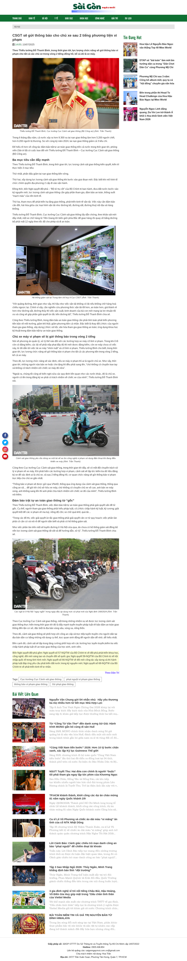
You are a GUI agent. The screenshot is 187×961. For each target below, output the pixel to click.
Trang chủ (17, 18)
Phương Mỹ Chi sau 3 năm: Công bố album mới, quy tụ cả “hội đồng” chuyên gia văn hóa (157, 80)
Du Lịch (128, 18)
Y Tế (56, 18)
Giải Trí (114, 18)
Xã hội (45, 18)
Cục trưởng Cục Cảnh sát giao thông (41, 679)
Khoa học (84, 18)
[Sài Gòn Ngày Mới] (93, 7)
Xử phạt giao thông (63, 684)
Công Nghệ (99, 18)
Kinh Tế (32, 18)
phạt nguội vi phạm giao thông (83, 679)
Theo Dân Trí (112, 673)
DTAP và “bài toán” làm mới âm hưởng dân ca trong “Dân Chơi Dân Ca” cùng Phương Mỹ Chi (157, 64)
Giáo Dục (69, 18)
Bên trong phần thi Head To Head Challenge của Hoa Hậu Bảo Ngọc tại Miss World (156, 96)
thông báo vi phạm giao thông (30, 684)
